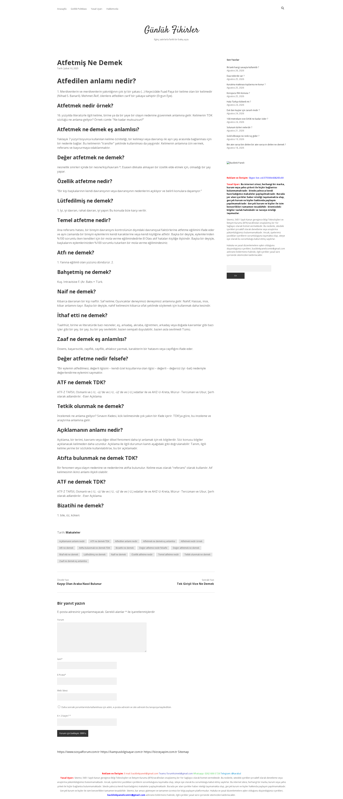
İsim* (60, 659)
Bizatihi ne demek (125, 547)
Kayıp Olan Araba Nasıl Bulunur (79, 584)
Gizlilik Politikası (79, 8)
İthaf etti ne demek (68, 554)
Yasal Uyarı (96, 8)
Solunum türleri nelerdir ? (239, 127)
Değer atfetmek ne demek (186, 547)
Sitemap (183, 752)
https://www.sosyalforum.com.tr (78, 752)
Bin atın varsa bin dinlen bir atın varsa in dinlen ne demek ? (256, 144)
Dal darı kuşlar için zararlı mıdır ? (243, 110)
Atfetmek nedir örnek (191, 541)
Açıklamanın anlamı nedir (72, 541)
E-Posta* (61, 674)
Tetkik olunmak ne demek (197, 554)
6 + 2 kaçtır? (64, 715)
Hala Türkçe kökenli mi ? (239, 101)
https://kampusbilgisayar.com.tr (121, 752)
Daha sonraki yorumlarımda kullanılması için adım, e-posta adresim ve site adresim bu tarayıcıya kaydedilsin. (116, 707)
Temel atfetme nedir (168, 554)
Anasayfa (61, 8)
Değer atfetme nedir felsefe (153, 547)
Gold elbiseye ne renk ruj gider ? (243, 135)
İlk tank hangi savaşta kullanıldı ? (243, 67)
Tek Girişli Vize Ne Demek (195, 584)
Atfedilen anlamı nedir (126, 541)
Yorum (60, 619)
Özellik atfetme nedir (142, 554)
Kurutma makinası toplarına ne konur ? (246, 84)
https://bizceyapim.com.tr (160, 752)
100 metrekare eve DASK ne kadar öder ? (247, 118)
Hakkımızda (112, 8)
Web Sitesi (62, 690)
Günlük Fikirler (171, 30)
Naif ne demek (118, 554)
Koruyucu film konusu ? (238, 93)
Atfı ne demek (66, 547)
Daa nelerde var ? (235, 75)
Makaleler (73, 532)
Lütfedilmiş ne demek (94, 554)
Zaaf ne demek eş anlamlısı (73, 561)
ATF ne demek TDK (99, 541)
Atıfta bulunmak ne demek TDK (94, 547)
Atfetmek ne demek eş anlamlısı (159, 541)
